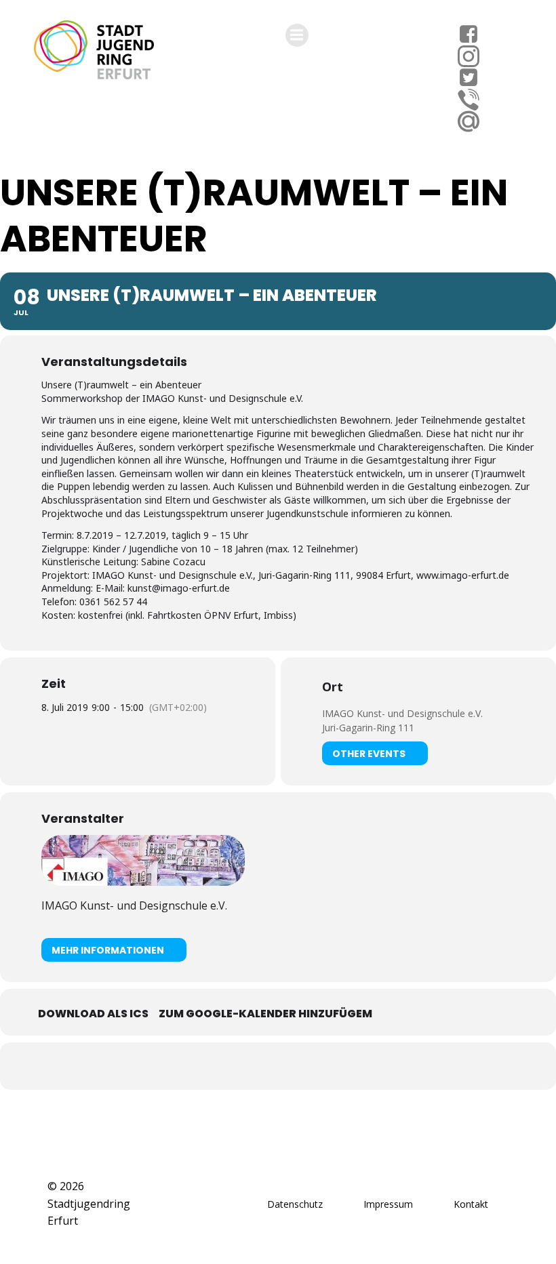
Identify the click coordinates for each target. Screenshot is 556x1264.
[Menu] (297, 35)
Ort (332, 686)
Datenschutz (295, 1204)
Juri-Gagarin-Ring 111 (368, 727)
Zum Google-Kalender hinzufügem (265, 1013)
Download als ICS (93, 1013)
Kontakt (471, 1204)
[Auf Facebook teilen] (261, 1066)
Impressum (388, 1204)
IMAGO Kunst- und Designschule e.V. (402, 713)
